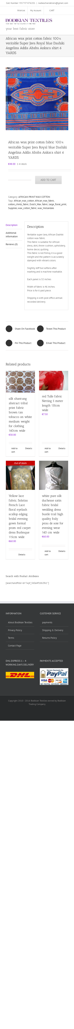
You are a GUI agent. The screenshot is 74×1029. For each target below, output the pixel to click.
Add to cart (48, 180)
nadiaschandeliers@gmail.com (53, 3)
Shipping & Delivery (52, 630)
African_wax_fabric (44, 200)
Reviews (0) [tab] (12, 244)
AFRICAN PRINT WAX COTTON (34, 196)
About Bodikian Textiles (20, 622)
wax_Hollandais (46, 208)
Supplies (12, 208)
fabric (45, 204)
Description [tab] (11, 225)
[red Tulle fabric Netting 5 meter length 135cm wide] (53, 380)
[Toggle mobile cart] (53, 21)
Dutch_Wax (35, 204)
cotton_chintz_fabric (18, 204)
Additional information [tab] (12, 234)
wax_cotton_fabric (27, 208)
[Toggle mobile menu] (66, 21)
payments (47, 622)
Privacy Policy (15, 630)
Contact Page (14, 645)
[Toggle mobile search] (59, 21)
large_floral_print (57, 204)
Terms (11, 637)
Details (28, 448)
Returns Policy (49, 637)
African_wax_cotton (24, 200)
